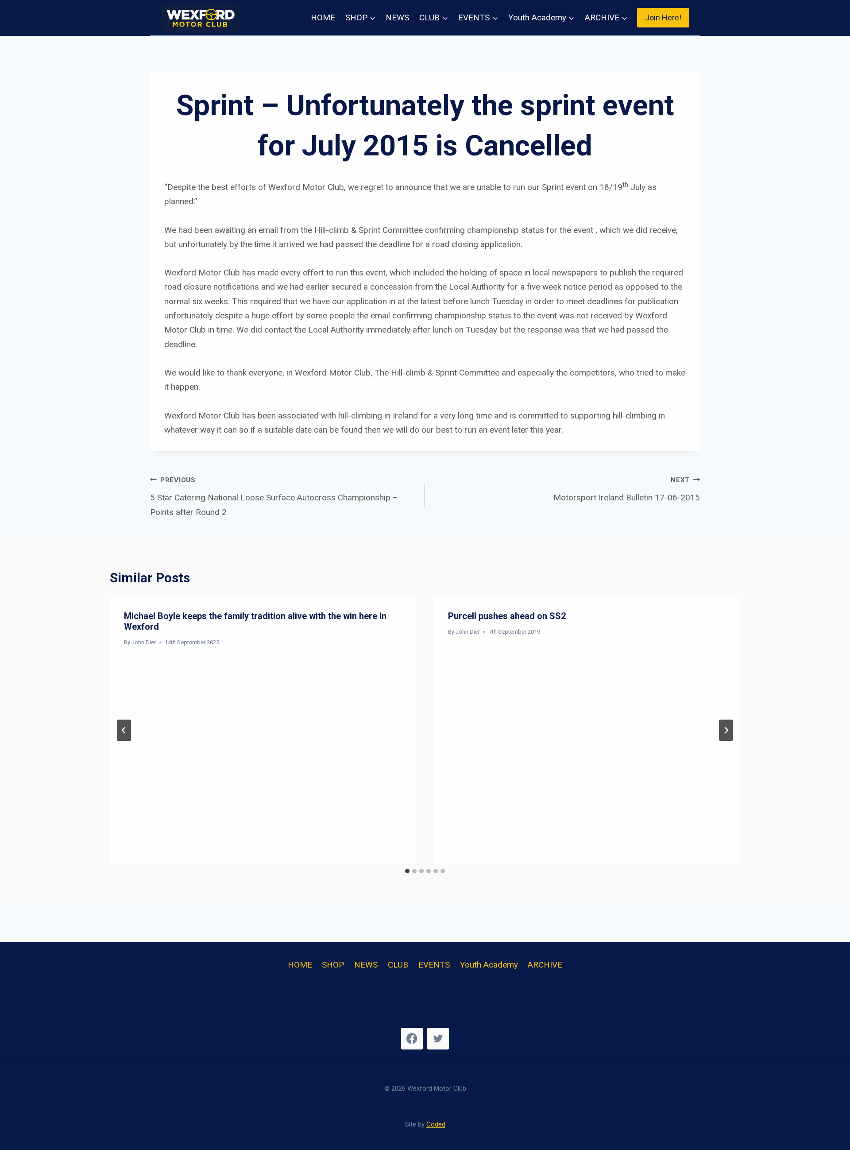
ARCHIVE (545, 965)
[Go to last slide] (124, 730)
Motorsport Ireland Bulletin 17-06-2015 (626, 489)
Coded (435, 1124)
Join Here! (663, 17)
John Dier (143, 642)
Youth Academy (489, 965)
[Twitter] (438, 1038)
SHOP (333, 965)
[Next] (726, 730)
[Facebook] (412, 1038)
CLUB (398, 965)
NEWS (397, 17)
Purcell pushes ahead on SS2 (507, 616)
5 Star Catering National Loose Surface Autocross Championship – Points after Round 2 (274, 496)
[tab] (407, 871)
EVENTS (434, 965)
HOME (323, 17)
